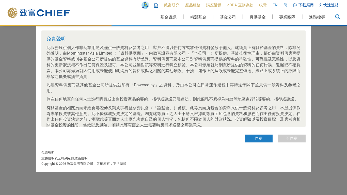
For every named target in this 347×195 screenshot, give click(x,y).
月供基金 (257, 17)
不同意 (291, 138)
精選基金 (198, 17)
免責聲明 (48, 153)
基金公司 (228, 17)
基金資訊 (168, 17)
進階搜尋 (317, 17)
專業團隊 (287, 17)
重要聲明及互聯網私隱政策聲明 (64, 158)
